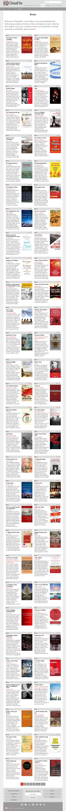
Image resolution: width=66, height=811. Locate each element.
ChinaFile (13, 3)
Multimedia (48, 5)
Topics (53, 5)
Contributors (58, 5)
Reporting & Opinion (28, 5)
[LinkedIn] (22, 804)
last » (43, 784)
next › (38, 784)
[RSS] (44, 804)
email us (32, 29)
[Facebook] (26, 804)
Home (6, 9)
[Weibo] (37, 804)
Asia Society (21, 808)
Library (42, 5)
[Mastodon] (40, 804)
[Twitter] (29, 804)
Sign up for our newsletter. (33, 791)
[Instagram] (33, 804)
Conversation (37, 5)
